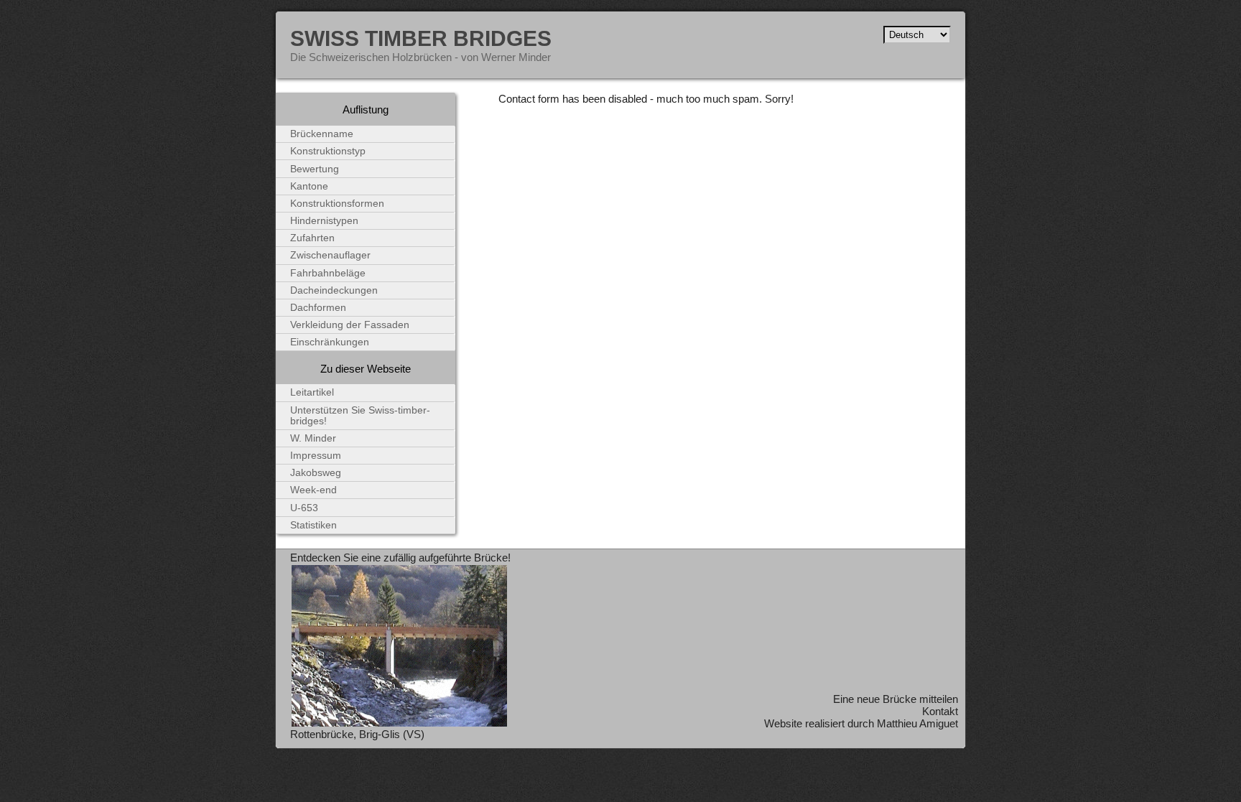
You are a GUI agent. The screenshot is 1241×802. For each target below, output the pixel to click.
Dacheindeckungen (334, 290)
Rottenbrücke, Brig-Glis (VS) (357, 734)
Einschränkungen (329, 342)
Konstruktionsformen (337, 203)
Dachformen (318, 307)
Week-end (313, 490)
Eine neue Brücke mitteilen (895, 699)
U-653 (304, 508)
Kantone (309, 186)
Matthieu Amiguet (917, 723)
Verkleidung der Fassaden (349, 325)
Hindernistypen (324, 220)
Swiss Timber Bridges (421, 38)
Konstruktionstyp (328, 151)
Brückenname (321, 134)
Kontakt (940, 711)
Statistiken (313, 525)
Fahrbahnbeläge (328, 273)
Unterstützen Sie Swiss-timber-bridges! (360, 415)
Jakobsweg (315, 472)
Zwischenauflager (330, 255)
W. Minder (313, 438)
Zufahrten (312, 238)
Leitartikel (312, 392)
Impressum (315, 455)
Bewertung (314, 169)
